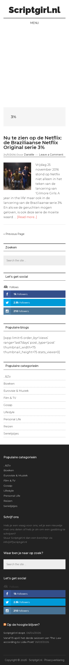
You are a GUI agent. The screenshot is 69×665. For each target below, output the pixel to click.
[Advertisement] (34, 64)
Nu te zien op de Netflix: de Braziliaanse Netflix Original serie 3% (32, 142)
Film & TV (9, 398)
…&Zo (7, 376)
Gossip (7, 405)
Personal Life (12, 419)
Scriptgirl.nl (34, 10)
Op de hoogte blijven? (23, 624)
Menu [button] (34, 23)
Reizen (8, 426)
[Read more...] (27, 217)
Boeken (9, 383)
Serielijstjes (11, 433)
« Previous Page (13, 234)
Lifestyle (9, 412)
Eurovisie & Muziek (16, 390)
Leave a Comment (51, 154)
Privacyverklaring (54, 660)
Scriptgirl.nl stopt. (14, 632)
